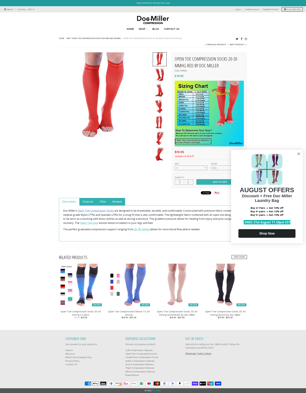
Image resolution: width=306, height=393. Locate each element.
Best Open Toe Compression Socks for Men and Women (94, 38)
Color (214, 164)
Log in (238, 9)
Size (176, 164)
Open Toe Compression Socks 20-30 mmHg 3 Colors (80, 313)
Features (88, 201)
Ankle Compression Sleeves (139, 361)
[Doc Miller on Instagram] (246, 38)
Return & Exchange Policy (78, 357)
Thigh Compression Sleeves (139, 368)
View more (239, 257)
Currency (22, 9)
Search (69, 350)
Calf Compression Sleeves (139, 350)
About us (69, 353)
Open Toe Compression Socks (141, 353)
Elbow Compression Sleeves (140, 371)
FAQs (103, 201)
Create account (252, 9)
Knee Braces (132, 375)
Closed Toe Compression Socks (141, 357)
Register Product (271, 9)
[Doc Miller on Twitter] (237, 38)
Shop (142, 29)
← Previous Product (215, 44)
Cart (294, 9)
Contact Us (71, 364)
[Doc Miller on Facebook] (241, 38)
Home (130, 29)
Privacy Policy (72, 361)
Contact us (171, 29)
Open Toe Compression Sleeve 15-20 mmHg (129, 313)
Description (69, 201)
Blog (155, 29)
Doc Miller (181, 70)
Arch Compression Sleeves (139, 364)
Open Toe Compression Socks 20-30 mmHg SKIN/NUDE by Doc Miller (177, 313)
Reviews (117, 201)
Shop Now (267, 233)
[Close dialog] (299, 154)
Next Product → (238, 44)
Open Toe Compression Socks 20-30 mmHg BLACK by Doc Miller (225, 313)
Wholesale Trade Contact (198, 353)
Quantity (179, 177)
